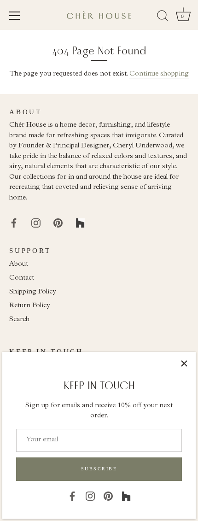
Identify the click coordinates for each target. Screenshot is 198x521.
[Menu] (15, 16)
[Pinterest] (108, 495)
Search (19, 319)
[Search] (162, 17)
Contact (21, 278)
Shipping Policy (32, 292)
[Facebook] (72, 495)
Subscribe (99, 468)
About (18, 264)
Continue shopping (159, 74)
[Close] (184, 363)
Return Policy (29, 306)
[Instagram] (90, 495)
